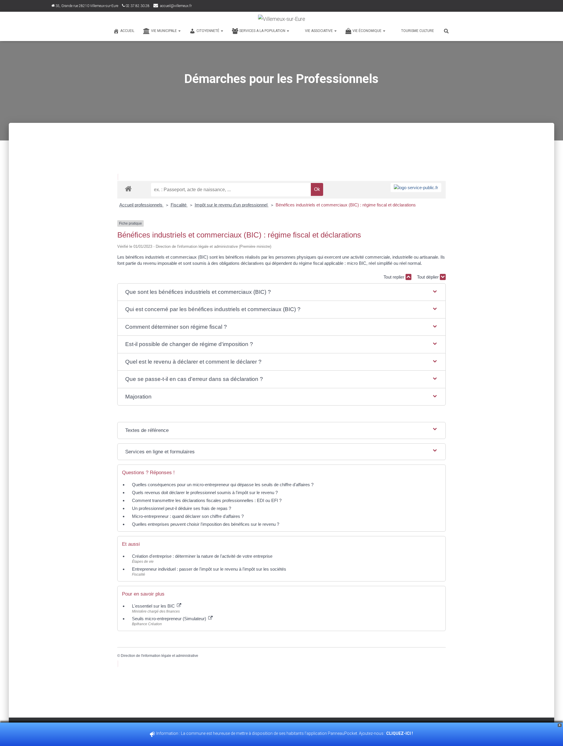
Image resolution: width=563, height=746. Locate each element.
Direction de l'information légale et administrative (159, 656)
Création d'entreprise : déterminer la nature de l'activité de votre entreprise (202, 556)
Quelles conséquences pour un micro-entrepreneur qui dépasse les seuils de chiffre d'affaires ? (222, 484)
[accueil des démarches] (128, 188)
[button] (281, 292)
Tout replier (395, 276)
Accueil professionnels (141, 204)
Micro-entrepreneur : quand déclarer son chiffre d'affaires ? (188, 516)
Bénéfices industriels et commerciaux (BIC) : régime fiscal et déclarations (346, 204)
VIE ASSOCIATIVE (319, 31)
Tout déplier (428, 276)
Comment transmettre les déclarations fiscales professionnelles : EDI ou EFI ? (207, 500)
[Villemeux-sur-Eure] (282, 19)
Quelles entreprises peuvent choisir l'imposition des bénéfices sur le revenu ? (205, 524)
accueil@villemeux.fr (176, 6)
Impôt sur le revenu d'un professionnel (232, 204)
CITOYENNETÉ (208, 31)
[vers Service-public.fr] (416, 187)
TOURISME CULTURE (417, 31)
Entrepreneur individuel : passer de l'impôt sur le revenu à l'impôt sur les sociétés (209, 569)
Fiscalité (179, 204)
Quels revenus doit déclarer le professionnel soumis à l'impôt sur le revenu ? (205, 492)
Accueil (127, 31)
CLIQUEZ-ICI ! (400, 733)
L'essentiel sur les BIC (154, 605)
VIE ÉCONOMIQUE (367, 31)
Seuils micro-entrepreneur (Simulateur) (169, 618)
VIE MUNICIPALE (164, 31)
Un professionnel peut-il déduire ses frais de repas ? (181, 508)
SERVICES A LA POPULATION (262, 31)
